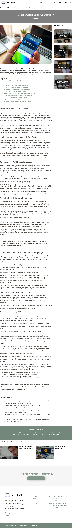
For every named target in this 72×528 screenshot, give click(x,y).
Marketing (67, 2)
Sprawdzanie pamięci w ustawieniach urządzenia (17, 89)
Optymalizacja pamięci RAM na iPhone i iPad (15, 97)
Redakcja (7, 513)
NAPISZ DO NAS (36, 478)
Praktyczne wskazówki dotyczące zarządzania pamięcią (18, 101)
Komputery (43, 2)
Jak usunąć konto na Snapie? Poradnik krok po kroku (27, 447)
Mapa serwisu (23, 525)
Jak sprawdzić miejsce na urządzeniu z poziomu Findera (18, 95)
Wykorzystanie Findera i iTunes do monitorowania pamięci (19, 93)
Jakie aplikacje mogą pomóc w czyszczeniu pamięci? (17, 103)
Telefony (52, 2)
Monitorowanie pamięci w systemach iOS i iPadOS (17, 83)
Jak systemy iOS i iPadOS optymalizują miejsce (16, 85)
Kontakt (7, 516)
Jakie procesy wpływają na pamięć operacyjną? (16, 87)
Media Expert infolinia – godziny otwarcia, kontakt (63, 36)
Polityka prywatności (11, 525)
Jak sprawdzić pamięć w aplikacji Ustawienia (15, 91)
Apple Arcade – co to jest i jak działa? (57, 503)
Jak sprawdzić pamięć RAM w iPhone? (14, 80)
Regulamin (34, 525)
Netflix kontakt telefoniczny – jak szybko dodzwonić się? (63, 51)
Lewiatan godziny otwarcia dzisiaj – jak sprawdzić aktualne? (63, 66)
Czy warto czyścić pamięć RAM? (12, 99)
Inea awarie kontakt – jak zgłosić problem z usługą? (63, 82)
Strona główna (3, 7)
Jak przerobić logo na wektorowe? (61, 447)
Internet (60, 2)
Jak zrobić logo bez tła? (57, 500)
